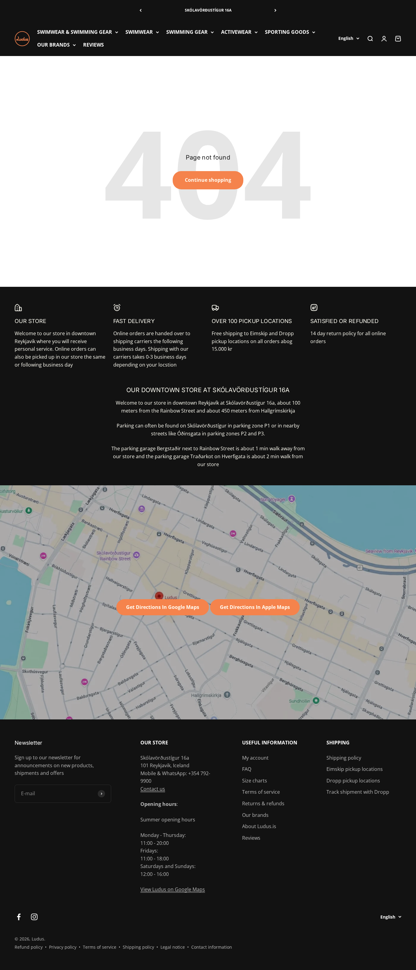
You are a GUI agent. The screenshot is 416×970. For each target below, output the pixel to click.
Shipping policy (343, 757)
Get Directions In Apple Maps (255, 607)
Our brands (255, 815)
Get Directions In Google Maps (162, 607)
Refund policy (29, 947)
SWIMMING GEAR (187, 32)
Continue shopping (208, 180)
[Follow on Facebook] (19, 917)
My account (255, 757)
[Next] (275, 10)
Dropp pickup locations (353, 780)
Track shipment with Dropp (357, 792)
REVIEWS (93, 44)
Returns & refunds (263, 803)
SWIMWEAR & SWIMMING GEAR (74, 32)
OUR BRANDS (53, 44)
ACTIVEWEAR (236, 32)
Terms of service (261, 792)
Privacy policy (62, 947)
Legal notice (172, 947)
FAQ (246, 769)
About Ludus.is (259, 826)
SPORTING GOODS (287, 32)
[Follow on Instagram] (34, 917)
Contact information (211, 947)
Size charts (254, 780)
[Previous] (140, 10)
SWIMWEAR (139, 32)
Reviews (251, 838)
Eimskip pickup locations (354, 769)
